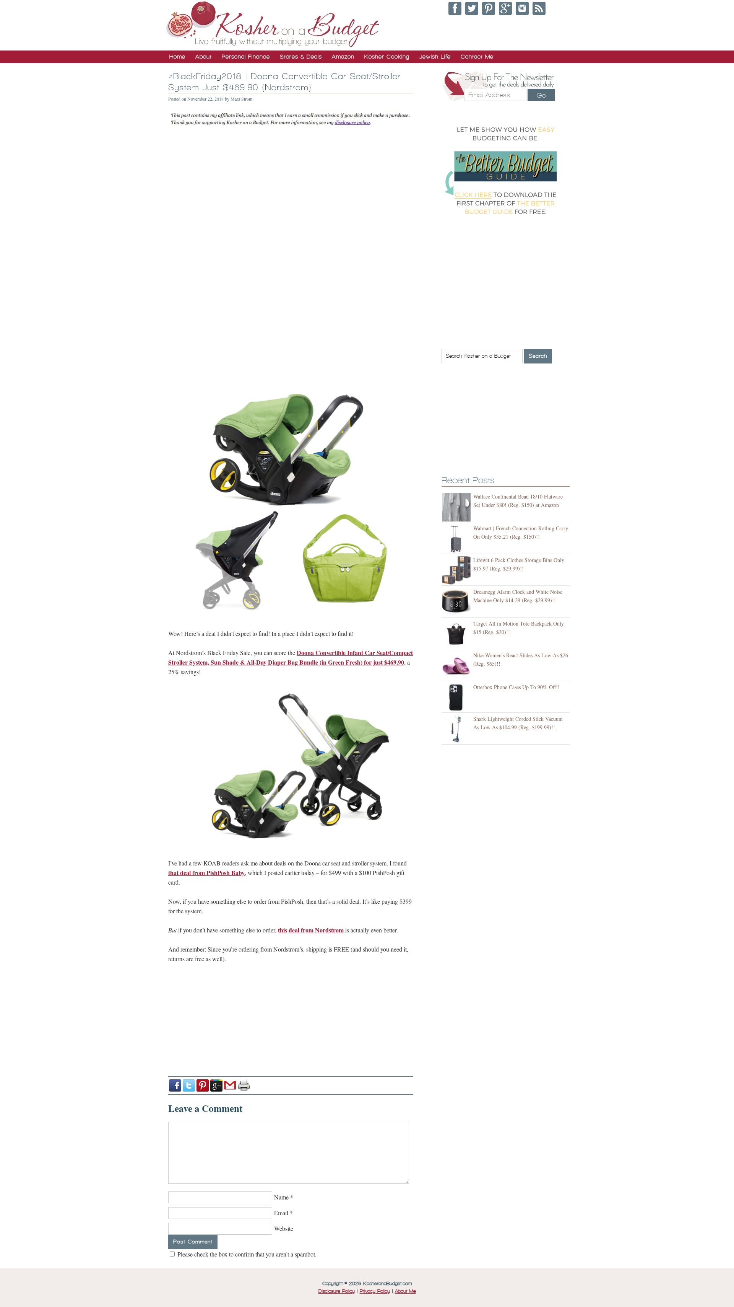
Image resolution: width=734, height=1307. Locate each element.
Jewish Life (435, 57)
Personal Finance (246, 57)
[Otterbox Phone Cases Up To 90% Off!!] (457, 697)
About (203, 57)
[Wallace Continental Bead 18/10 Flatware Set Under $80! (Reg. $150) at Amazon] (457, 507)
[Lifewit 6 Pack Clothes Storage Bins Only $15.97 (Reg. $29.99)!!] (457, 570)
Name (281, 1197)
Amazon (343, 57)
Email (281, 1213)
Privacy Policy (375, 1291)
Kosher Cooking (386, 57)
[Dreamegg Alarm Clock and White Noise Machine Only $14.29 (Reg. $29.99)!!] (457, 602)
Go (541, 95)
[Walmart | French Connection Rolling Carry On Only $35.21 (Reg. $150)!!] (457, 539)
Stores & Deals (301, 57)
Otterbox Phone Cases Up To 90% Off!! (516, 687)
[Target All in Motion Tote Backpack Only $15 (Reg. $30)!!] (457, 634)
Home (177, 57)
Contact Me (477, 57)
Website (283, 1228)
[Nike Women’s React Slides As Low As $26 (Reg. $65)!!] (457, 666)
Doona (305, 652)
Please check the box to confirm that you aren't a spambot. (246, 1254)
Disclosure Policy (336, 1291)
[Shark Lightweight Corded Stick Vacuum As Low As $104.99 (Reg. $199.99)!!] (457, 729)
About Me (405, 1291)
